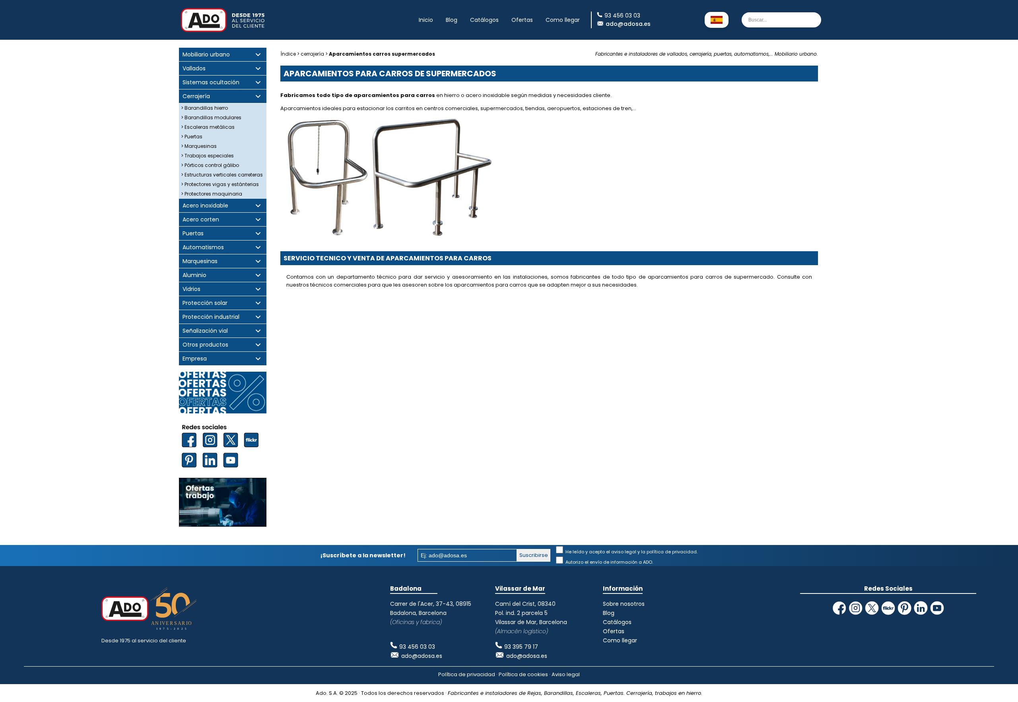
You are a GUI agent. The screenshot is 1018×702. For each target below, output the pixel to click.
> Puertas (191, 136)
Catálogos (484, 20)
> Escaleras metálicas (208, 127)
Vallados (194, 69)
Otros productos (205, 345)
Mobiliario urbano (206, 55)
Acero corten (201, 220)
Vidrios (191, 289)
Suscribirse (533, 555)
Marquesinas (200, 261)
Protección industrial (211, 317)
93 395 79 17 (521, 647)
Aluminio (194, 275)
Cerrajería (196, 96)
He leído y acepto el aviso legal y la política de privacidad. (630, 552)
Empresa (195, 359)
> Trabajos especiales (207, 155)
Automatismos (203, 247)
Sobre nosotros (624, 604)
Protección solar (205, 303)
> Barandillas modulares (211, 117)
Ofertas (522, 20)
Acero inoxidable (205, 206)
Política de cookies (523, 674)
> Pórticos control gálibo (210, 165)
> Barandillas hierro (204, 108)
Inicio (426, 20)
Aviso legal (566, 674)
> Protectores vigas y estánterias (220, 184)
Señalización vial (205, 331)
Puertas (193, 234)
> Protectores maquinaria (211, 193)
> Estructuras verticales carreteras (222, 174)
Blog (451, 20)
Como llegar (563, 20)
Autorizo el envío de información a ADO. (608, 562)
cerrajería (312, 53)
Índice (288, 53)
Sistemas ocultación (211, 82)
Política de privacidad (466, 674)
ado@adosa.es (628, 24)
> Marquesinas (199, 146)
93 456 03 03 (417, 647)
